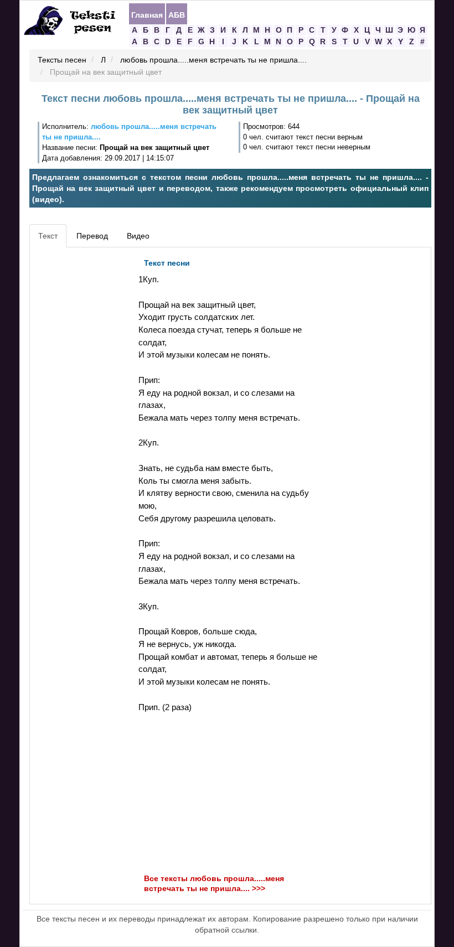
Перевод (92, 235)
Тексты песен (62, 60)
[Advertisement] (82, 419)
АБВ (176, 14)
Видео (138, 235)
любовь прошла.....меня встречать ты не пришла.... (213, 60)
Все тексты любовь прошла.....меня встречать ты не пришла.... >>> (214, 883)
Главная (147, 14)
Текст (48, 235)
